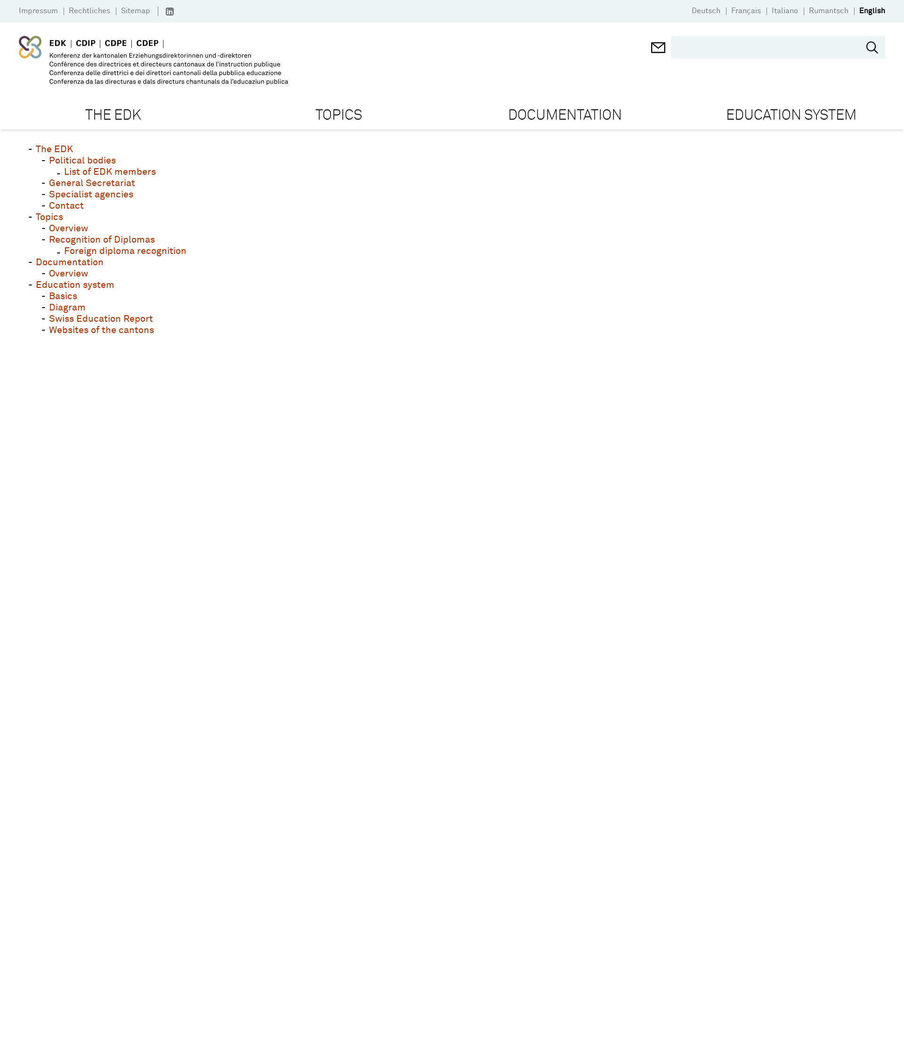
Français (746, 11)
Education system (75, 285)
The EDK (54, 149)
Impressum (38, 11)
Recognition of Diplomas (102, 239)
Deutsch (706, 11)
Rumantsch (828, 11)
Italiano (785, 11)
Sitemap (135, 11)
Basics (63, 296)
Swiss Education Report (101, 319)
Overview (68, 228)
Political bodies (82, 160)
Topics (49, 217)
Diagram (67, 307)
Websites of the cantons (101, 330)
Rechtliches (89, 11)
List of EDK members (110, 172)
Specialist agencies (91, 194)
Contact (66, 206)
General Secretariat (92, 183)
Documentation (70, 262)
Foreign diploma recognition (125, 251)
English (872, 11)
